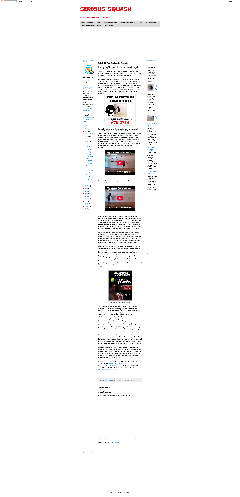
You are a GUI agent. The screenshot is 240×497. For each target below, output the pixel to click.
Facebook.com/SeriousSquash (107, 365)
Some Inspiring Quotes (88, 25)
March (89, 146)
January (89, 182)
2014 (86, 198)
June (88, 139)
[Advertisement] (120, 43)
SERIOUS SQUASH (105, 9)
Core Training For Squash (89, 161)
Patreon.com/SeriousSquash (116, 131)
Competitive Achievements (127, 22)
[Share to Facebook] (131, 380)
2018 (86, 188)
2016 (86, 193)
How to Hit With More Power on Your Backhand (152, 173)
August (89, 133)
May (88, 141)
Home (83, 22)
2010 (86, 209)
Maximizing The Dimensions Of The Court (90, 169)
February (89, 149)
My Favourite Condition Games (151, 149)
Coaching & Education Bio (109, 22)
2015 (86, 196)
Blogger (128, 492)
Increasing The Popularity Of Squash (90, 177)
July (88, 136)
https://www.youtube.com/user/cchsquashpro (88, 119)
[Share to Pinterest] (133, 380)
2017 (86, 191)
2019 (86, 186)
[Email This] (126, 380)
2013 (86, 201)
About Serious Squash (93, 22)
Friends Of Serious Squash (105, 25)
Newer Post (102, 439)
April (88, 144)
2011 (86, 206)
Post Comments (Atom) (113, 442)
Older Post (138, 439)
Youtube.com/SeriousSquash (119, 363)
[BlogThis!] (128, 380)
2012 (86, 204)
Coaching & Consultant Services (147, 22)
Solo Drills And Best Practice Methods (89, 154)
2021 (86, 129)
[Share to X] (130, 380)
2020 (86, 131)
